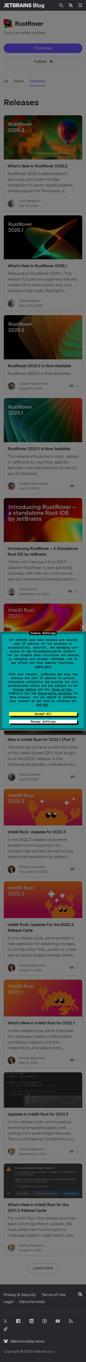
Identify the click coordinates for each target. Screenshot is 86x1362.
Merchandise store (26, 1341)
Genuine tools (32, 1301)
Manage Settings (43, 722)
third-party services (54, 693)
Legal (8, 1301)
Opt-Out (42, 705)
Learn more (43, 667)
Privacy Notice (24, 690)
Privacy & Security (20, 1295)
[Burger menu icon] (80, 5)
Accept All (43, 714)
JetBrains (40, 1351)
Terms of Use (61, 690)
